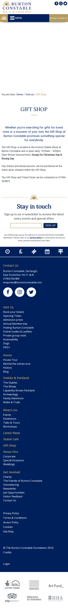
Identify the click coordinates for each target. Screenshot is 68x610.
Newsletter (9, 488)
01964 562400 (11, 278)
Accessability (10, 339)
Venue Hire (10, 451)
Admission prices (13, 319)
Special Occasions (13, 460)
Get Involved (11, 472)
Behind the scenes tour (17, 363)
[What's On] (47, 252)
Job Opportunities (14, 492)
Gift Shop (9, 445)
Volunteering (11, 484)
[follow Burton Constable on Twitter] (65, 3)
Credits (7, 552)
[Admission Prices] (20, 252)
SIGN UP (50, 225)
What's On (10, 410)
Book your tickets (13, 311)
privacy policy (36, 238)
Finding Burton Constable (18, 327)
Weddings (9, 464)
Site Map (8, 531)
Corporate (9, 456)
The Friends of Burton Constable (22, 480)
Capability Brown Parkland (19, 390)
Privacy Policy (11, 513)
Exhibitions (9, 418)
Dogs (6, 343)
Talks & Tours (11, 422)
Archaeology (10, 394)
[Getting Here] (60, 252)
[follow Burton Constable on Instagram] (61, 3)
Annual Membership (15, 323)
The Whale (9, 386)
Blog (6, 371)
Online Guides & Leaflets (17, 331)
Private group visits (14, 335)
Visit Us (8, 307)
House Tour (10, 359)
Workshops (10, 426)
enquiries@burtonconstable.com (22, 282)
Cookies (8, 527)
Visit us (29, 94)
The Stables (10, 382)
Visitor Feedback (13, 496)
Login (6, 564)
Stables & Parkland (16, 377)
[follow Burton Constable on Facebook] (56, 3)
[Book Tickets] (34, 252)
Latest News (11, 432)
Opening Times (12, 315)
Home (19, 94)
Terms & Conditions (15, 518)
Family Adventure (13, 398)
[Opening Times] (7, 252)
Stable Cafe (11, 439)
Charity (7, 476)
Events (7, 414)
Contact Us (10, 265)
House (7, 355)
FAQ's (6, 347)
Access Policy (10, 522)
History (7, 367)
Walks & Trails (11, 402)
